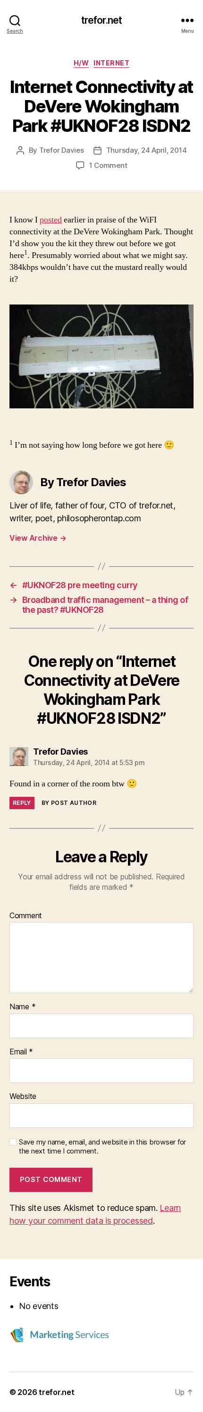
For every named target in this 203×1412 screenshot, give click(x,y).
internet (111, 63)
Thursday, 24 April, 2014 (146, 150)
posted (51, 219)
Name (22, 1007)
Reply (22, 802)
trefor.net (101, 20)
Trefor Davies (61, 150)
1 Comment (108, 165)
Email (21, 1052)
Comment (25, 916)
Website (22, 1096)
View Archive (37, 538)
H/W (81, 63)
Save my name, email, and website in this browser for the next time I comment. (102, 1146)
